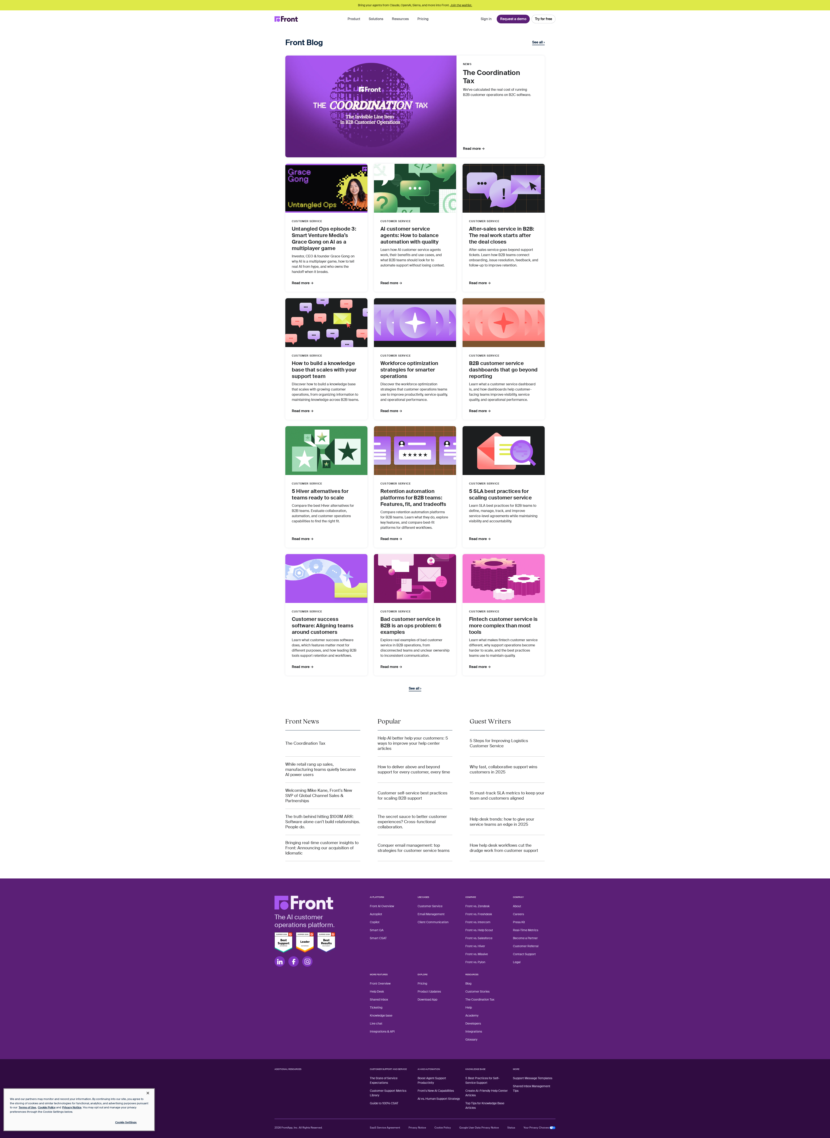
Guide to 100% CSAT (384, 1103)
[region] (79, 1109)
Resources (400, 19)
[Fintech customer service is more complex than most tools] (504, 578)
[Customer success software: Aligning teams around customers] (326, 578)
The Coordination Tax (305, 743)
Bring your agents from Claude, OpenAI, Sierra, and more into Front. (415, 5)
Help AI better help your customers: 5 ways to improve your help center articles (413, 743)
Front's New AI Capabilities (436, 1091)
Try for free (543, 19)
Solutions (376, 19)
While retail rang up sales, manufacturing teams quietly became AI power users (320, 769)
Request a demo (513, 19)
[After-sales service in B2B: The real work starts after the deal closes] (504, 188)
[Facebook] (293, 961)
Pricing (423, 19)
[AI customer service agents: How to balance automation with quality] (415, 188)
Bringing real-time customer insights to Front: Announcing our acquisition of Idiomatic (322, 848)
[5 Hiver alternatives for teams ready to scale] (326, 450)
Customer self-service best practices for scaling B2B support (412, 796)
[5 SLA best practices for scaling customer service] (504, 450)
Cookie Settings (126, 1122)
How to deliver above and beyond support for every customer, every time (414, 769)
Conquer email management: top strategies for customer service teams (414, 848)
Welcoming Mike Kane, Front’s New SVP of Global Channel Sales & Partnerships (318, 795)
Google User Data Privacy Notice (479, 1127)
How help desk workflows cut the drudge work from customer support (504, 848)
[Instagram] (307, 961)
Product (354, 19)
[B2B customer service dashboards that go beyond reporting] (504, 322)
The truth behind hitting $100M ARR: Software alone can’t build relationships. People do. (322, 822)
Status (511, 1127)
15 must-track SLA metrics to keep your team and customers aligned (507, 796)
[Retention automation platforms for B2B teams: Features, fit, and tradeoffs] (415, 450)
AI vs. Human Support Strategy (439, 1099)
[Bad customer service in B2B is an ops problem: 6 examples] (415, 578)
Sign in (486, 19)
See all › (538, 42)
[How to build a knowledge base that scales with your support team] (326, 322)
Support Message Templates (532, 1078)
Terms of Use (27, 1107)
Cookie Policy (442, 1127)
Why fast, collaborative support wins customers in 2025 (503, 769)
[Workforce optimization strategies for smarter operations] (415, 322)
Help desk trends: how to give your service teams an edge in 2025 (502, 822)
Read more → (474, 149)
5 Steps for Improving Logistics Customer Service (499, 743)
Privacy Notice (417, 1127)
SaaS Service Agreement (385, 1127)
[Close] (148, 1093)
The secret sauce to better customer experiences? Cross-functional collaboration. (412, 822)
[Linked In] (280, 961)
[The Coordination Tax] (370, 106)
